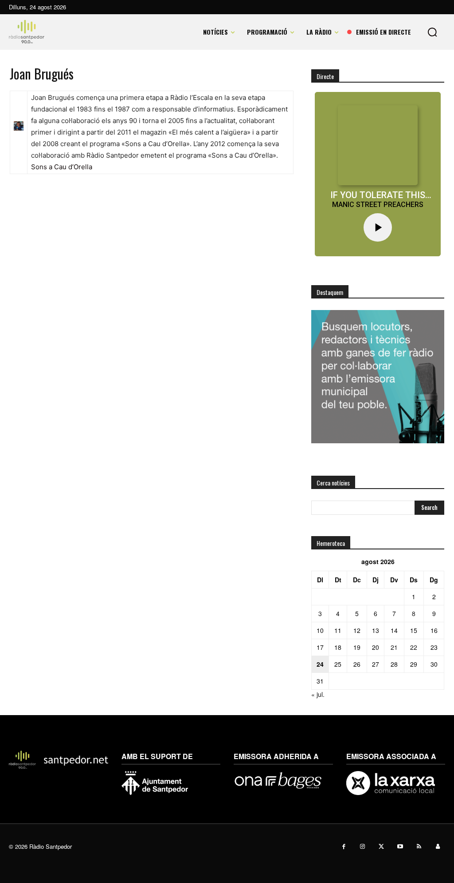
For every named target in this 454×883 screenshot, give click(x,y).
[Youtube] (400, 846)
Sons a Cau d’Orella (61, 167)
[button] (432, 32)
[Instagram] (363, 846)
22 (413, 647)
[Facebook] (344, 846)
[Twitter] (381, 846)
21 (394, 647)
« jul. (318, 694)
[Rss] (419, 846)
